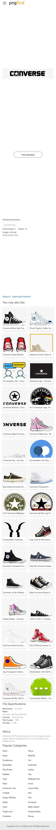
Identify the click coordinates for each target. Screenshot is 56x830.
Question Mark (34, 811)
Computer (32, 802)
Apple (5, 755)
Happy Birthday (9, 797)
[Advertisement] (28, 41)
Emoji (30, 783)
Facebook (7, 816)
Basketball (7, 764)
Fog (29, 774)
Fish (30, 797)
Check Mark (33, 788)
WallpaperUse (34, 778)
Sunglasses (8, 760)
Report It (6, 296)
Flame (30, 750)
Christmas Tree (9, 788)
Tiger (5, 778)
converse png (9, 224)
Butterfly (31, 755)
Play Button (7, 769)
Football (6, 792)
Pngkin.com (8, 811)
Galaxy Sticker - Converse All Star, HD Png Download (25, 619)
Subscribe (32, 764)
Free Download (28, 154)
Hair (30, 792)
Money (31, 816)
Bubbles (6, 774)
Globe (5, 802)
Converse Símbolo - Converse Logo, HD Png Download (26, 407)
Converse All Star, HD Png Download (18, 698)
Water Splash (33, 806)
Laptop (31, 769)
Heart (5, 750)
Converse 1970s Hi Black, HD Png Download (21, 592)
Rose (5, 783)
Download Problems (21, 296)
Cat (29, 760)
